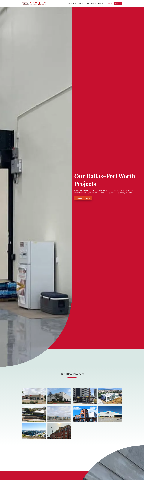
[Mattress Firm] (34, 396)
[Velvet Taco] (85, 396)
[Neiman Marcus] (59, 396)
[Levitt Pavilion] (34, 414)
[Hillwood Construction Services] (34, 431)
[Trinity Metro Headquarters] (59, 431)
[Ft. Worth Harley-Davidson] (85, 414)
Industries (80, 3)
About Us (100, 3)
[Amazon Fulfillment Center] (59, 414)
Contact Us (118, 3)
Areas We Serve (91, 3)
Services (71, 3)
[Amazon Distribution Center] (110, 414)
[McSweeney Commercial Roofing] (34, 3)
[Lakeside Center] (110, 396)
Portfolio (109, 3)
